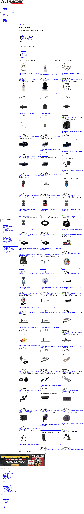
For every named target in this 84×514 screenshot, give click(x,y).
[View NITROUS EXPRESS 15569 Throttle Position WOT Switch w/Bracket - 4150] (73, 294)
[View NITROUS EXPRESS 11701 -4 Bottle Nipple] (28, 117)
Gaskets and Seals (6, 237)
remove (32, 46)
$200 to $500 (24, 55)
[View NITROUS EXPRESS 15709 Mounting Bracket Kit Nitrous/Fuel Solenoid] (73, 372)
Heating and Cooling (7, 239)
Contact (4, 497)
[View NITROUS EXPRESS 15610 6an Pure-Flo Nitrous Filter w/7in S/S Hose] (51, 372)
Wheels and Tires (6, 253)
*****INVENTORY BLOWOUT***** (7, 255)
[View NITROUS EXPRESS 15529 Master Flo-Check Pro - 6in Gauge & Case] (29, 274)
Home (4, 14)
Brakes (4, 227)
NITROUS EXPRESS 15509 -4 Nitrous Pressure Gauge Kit (29, 307)
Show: (56, 60)
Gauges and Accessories (7, 238)
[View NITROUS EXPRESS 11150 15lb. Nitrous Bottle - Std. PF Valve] (29, 99)
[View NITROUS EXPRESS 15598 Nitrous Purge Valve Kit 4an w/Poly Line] (51, 313)
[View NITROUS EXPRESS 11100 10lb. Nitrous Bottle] (50, 79)
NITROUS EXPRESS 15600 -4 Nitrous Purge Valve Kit (28, 327)
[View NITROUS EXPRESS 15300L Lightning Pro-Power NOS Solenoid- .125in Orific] (29, 235)
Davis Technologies (7, 478)
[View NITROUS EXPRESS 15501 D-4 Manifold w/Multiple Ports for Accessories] (51, 255)
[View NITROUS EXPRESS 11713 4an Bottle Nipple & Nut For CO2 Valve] (73, 177)
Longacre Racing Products (8, 471)
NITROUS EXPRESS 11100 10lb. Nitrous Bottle (48, 74)
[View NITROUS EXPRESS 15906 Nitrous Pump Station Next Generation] (73, 450)
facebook (5, 506)
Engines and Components (8, 230)
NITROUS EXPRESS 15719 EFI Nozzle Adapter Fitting (28, 385)
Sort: (68, 60)
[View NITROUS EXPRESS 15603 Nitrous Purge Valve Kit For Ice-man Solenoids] (51, 353)
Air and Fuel (5, 225)
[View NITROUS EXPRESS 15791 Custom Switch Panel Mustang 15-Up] (51, 450)
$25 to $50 (23, 52)
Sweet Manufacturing (7, 477)
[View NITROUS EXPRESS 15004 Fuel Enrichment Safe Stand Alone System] (73, 138)
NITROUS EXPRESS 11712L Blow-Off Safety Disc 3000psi (50, 131)
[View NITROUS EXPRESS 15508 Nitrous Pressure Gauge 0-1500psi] (73, 274)
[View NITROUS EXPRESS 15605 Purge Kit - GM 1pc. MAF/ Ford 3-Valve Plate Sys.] (73, 353)
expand (23, 41)
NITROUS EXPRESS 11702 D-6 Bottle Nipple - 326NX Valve (72, 112)
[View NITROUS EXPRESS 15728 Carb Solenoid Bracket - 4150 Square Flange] (51, 392)
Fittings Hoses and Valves (8, 236)
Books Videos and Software (8, 226)
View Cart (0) (5, 9)
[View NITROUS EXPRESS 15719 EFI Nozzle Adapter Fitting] (29, 391)
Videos (4, 19)
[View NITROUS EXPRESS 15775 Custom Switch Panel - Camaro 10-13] (51, 411)
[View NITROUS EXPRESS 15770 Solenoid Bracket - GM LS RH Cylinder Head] (51, 431)
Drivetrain (5, 229)
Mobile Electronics (6, 242)
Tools (4, 250)
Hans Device (5, 486)
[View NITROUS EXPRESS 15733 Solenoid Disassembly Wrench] (73, 391)
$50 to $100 (23, 53)
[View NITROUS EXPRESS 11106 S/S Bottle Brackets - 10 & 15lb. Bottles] (29, 80)
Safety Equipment (6, 247)
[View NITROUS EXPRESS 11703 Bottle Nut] (48, 117)
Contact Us (5, 20)
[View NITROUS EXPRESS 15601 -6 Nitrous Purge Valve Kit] (51, 333)
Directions (5, 21)
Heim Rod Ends (6, 483)
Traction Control (6, 252)
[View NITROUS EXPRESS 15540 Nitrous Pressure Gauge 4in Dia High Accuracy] (51, 294)
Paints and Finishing (7, 244)
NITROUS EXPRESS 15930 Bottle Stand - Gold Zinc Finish (29, 444)
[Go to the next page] (47, 61)
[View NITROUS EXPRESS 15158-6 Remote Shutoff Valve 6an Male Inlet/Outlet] (51, 196)
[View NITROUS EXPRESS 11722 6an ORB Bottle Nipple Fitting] (73, 157)
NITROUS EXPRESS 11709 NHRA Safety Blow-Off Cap (28, 170)
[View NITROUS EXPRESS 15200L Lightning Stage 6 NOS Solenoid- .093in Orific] (29, 216)
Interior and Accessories (7, 241)
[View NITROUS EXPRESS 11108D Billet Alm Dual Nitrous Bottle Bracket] (73, 80)
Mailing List (5, 17)
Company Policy (6, 15)
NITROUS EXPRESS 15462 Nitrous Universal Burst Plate (72, 229)
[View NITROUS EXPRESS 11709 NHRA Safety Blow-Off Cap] (29, 176)
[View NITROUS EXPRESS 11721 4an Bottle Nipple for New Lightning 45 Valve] (29, 157)
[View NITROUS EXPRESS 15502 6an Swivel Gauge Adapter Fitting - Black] (29, 255)
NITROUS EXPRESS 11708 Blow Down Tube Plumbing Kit (29, 131)
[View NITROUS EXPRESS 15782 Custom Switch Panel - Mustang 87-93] (73, 411)
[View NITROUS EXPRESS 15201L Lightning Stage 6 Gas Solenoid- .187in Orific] (51, 216)
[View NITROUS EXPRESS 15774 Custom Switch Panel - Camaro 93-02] (29, 429)
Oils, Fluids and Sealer (7, 243)
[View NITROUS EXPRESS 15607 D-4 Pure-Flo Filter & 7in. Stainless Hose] (73, 333)
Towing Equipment (6, 251)
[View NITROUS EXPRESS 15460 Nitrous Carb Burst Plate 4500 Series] (51, 235)
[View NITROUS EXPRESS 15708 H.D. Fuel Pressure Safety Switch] (29, 351)
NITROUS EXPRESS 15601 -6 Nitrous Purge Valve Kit (49, 327)
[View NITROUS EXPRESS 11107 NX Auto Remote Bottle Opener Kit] (73, 99)
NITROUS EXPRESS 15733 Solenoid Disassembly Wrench (72, 385)
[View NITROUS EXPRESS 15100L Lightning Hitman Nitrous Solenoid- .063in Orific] (73, 196)
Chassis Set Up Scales (7, 489)
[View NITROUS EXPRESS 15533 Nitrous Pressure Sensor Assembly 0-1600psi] (29, 294)
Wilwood (5, 472)
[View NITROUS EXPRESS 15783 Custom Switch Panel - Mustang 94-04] (73, 430)
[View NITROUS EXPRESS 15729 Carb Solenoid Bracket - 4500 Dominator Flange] (29, 411)
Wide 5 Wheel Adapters (7, 485)
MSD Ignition (5, 476)
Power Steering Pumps (7, 490)
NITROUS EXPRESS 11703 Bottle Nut (47, 113)
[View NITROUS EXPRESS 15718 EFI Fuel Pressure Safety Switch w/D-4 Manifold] (29, 372)
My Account (5, 6)
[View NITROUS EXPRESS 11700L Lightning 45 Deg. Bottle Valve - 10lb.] (51, 99)
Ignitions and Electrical (7, 240)
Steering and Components (8, 248)
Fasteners (5, 233)
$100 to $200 (24, 54)
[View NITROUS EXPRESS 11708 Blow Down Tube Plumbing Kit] (29, 137)
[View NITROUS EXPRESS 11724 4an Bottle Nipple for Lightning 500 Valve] (51, 156)
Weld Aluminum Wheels (7, 487)
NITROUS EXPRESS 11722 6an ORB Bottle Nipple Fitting (72, 151)
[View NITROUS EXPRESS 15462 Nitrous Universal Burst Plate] (73, 235)
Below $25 (23, 51)
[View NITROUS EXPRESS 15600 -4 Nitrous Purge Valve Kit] (29, 333)
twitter (4, 507)
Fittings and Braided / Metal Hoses (9, 491)
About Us (5, 496)
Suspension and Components (8, 249)
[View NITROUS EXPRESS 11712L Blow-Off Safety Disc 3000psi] (51, 137)
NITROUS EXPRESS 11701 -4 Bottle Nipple (26, 113)
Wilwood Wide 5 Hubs (7, 488)
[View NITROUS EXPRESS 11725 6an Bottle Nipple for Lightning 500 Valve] (51, 175)
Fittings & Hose (6, 235)
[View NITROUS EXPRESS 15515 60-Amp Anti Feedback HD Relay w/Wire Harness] (51, 274)
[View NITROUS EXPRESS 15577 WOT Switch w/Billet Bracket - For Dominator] (73, 313)
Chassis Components (7, 228)
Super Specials (6, 16)
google (4, 508)
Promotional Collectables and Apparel (10, 246)
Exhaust (4, 231)
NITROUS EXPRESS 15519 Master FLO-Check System (71, 249)
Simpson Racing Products (8, 473)
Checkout (5, 8)
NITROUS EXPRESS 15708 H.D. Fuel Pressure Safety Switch (29, 345)
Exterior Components (7, 232)
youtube (4, 509)
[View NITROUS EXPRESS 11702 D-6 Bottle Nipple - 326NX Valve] (73, 118)
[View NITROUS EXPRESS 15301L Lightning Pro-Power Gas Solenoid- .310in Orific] (73, 216)
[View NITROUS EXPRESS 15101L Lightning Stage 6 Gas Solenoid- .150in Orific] (29, 196)
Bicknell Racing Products (8, 475)
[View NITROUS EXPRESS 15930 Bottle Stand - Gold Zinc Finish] (29, 450)
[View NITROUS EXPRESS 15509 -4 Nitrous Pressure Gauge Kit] (29, 313)
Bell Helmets (5, 474)
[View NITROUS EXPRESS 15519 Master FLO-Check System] (73, 254)
